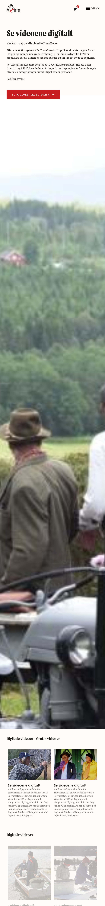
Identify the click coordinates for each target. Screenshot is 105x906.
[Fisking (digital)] (29, 873)
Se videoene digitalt (24, 785)
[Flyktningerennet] (75, 873)
